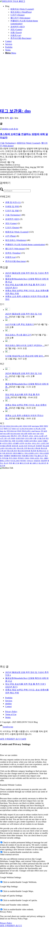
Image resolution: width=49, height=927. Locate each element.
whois (42, 433)
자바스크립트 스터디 (31, 453)
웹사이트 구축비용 (33, 448)
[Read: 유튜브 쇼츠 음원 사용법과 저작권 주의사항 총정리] (7, 411)
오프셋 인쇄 (23, 446)
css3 (17, 428)
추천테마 (21, 458)
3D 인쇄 (2, 426)
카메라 (26, 458)
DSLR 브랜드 (26, 431)
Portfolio (8, 698)
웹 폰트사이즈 (41, 451)
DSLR (19, 431)
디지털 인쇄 (41, 438)
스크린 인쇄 (44, 443)
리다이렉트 (4, 441)
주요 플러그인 (39, 456)
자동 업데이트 (7, 453)
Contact (8, 706)
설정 (24, 739)
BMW (42, 426)
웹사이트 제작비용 (24, 451)
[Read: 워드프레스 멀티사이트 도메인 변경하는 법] (7, 341)
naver (34, 433)
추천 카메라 (13, 458)
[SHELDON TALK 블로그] (12, 1)
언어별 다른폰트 (5, 446)
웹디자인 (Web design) (15, 249)
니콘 (45, 436)
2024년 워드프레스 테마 (14, 426)
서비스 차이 (36, 443)
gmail (33, 431)
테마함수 (23, 461)
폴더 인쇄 (16, 463)
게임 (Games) (11, 223)
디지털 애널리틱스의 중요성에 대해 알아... (24, 356)
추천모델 (5, 458)
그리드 (30, 436)
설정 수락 (4, 739)
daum (1, 431)
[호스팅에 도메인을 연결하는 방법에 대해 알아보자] (9, 129)
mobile (30, 433)
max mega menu (15, 433)
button (14, 428)
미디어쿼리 (20, 441)
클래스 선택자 (5, 461)
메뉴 (9, 441)
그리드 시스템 (39, 436)
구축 (19, 436)
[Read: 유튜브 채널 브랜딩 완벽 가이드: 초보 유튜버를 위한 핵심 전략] (7, 401)
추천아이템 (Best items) (15, 261)
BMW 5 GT (7, 428)
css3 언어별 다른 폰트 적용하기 (19, 324)
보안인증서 (33, 441)
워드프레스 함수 (11, 448)
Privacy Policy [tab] (6, 912)
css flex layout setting (26, 428)
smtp (37, 433)
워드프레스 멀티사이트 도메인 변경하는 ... (24, 345)
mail (1, 433)
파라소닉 (30, 461)
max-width (6, 433)
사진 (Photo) (10, 236)
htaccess (37, 431)
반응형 (26, 441)
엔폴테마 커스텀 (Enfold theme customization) (25, 244)
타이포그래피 (15, 461)
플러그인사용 (24, 463)
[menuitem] (27, 22)
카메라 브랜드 (34, 458)
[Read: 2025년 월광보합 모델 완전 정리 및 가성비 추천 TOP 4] (7, 310)
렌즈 (47, 438)
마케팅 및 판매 (12, 206)
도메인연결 (20, 438)
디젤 (34, 438)
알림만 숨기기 (15, 739)
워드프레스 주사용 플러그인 (18, 335)
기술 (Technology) (8, 143)
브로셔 (40, 441)
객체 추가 (13, 436)
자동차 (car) (10, 257)
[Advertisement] (24, 81)
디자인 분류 (28, 438)
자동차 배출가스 (18, 453)
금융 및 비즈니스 (13, 202)
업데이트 (15, 446)
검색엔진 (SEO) (12, 219)
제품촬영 (7, 456)
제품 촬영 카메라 (28, 456)
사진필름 (15, 443)
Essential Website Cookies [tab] (11, 785)
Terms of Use (10, 714)
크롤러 (46, 458)
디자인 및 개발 (12, 211)
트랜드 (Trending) (13, 253)
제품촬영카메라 (15, 456)
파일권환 (44, 461)
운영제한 (39, 446)
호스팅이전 (42, 463)
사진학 (21, 443)
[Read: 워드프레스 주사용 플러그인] (7, 331)
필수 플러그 (34, 463)
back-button (35, 426)
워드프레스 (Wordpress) (15, 240)
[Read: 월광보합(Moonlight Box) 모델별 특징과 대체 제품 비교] (7, 380)
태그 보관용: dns (15, 111)
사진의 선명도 (7, 443)
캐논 (41, 458)
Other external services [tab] (9, 854)
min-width (24, 433)
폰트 (10, 463)
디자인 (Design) (12, 227)
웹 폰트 (33, 451)
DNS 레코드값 (12, 431)
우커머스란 (31, 446)
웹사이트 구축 (22, 448)
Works (8, 717)
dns (5, 431)
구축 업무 (24, 436)
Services (8, 701)
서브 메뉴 (27, 443)
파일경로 (37, 461)
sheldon (8, 703)
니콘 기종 (3, 438)
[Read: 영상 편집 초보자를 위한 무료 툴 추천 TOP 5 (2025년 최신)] (7, 390)
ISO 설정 (44, 431)
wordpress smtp (5, 436)
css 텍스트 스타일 (39, 428)
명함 (13, 441)
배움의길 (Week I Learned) (28, 143)
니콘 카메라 (11, 438)
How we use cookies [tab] (8, 755)
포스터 (6, 463)
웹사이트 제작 (12, 451)
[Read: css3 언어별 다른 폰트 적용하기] (7, 320)
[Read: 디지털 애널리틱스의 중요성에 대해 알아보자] (7, 352)
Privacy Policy (11, 711)
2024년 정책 (27, 426)
